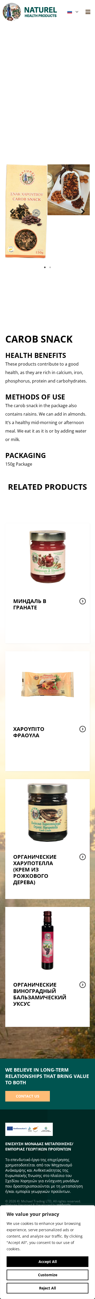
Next (83, 211)
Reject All (47, 1288)
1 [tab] (45, 267)
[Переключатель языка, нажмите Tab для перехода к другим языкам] (72, 12)
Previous (12, 211)
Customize (47, 1274)
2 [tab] (50, 267)
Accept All (48, 1261)
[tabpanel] (26, 211)
